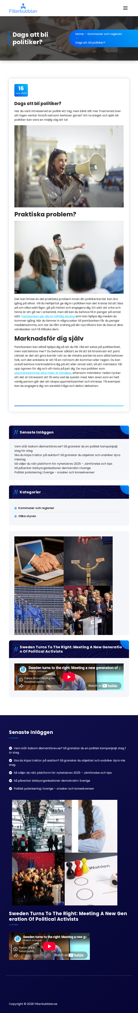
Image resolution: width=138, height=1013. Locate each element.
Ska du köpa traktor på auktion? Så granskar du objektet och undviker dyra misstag (67, 457)
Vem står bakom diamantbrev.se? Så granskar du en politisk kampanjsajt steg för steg (66, 448)
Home (79, 34)
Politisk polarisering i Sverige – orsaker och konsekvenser (54, 472)
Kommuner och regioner (105, 34)
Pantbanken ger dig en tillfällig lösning (48, 316)
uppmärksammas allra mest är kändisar (42, 373)
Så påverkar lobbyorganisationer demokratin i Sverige (52, 468)
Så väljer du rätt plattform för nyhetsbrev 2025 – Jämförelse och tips (63, 464)
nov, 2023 (21, 90)
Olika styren (27, 516)
